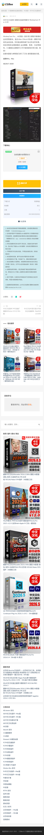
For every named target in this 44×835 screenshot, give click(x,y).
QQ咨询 (23, 221)
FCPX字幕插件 (8, 746)
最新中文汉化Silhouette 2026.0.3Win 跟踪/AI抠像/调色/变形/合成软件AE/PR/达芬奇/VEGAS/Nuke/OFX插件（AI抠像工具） (21, 477)
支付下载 (22, 191)
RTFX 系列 (7, 791)
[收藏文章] (11, 296)
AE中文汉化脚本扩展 (36, 11)
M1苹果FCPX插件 (9, 765)
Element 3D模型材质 (10, 739)
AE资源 (26, 11)
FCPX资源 (6, 755)
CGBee (21, 831)
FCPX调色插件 (8, 752)
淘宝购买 (22, 195)
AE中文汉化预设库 (9, 723)
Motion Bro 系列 (9, 768)
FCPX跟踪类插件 (9, 758)
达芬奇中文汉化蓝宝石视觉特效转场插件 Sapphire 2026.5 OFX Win (20, 697)
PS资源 (5, 787)
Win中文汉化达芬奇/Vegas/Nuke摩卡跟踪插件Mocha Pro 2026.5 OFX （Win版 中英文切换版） (20, 679)
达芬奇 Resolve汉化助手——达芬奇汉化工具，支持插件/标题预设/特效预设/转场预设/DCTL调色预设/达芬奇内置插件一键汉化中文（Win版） (22, 673)
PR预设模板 (7, 784)
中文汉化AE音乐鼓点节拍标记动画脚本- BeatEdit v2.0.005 (32, 311)
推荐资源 (6, 797)
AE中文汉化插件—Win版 (12, 717)
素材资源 (6, 803)
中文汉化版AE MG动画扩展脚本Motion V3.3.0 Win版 (11, 311)
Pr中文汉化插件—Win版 (11, 774)
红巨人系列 (7, 807)
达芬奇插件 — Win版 (10, 813)
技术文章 (6, 794)
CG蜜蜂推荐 (7, 733)
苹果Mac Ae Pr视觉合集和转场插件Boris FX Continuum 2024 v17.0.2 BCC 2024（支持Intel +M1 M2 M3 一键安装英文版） (11, 377)
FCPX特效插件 (8, 749)
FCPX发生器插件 (9, 742)
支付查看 (23, 167)
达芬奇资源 (7, 816)
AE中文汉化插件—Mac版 (12, 714)
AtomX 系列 (7, 730)
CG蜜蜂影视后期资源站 (15, 11)
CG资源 (6, 736)
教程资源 (6, 800)
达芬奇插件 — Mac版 (10, 810)
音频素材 (6, 819)
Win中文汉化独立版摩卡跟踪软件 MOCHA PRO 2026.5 (20, 684)
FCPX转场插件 (8, 762)
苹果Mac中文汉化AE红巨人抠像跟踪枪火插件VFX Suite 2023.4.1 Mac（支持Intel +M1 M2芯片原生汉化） (32, 377)
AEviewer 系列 (8, 710)
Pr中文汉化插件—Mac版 (11, 771)
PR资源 (5, 781)
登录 (29, 405)
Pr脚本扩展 (7, 778)
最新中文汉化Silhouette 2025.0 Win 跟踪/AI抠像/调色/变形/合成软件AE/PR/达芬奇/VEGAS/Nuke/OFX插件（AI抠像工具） (21, 567)
